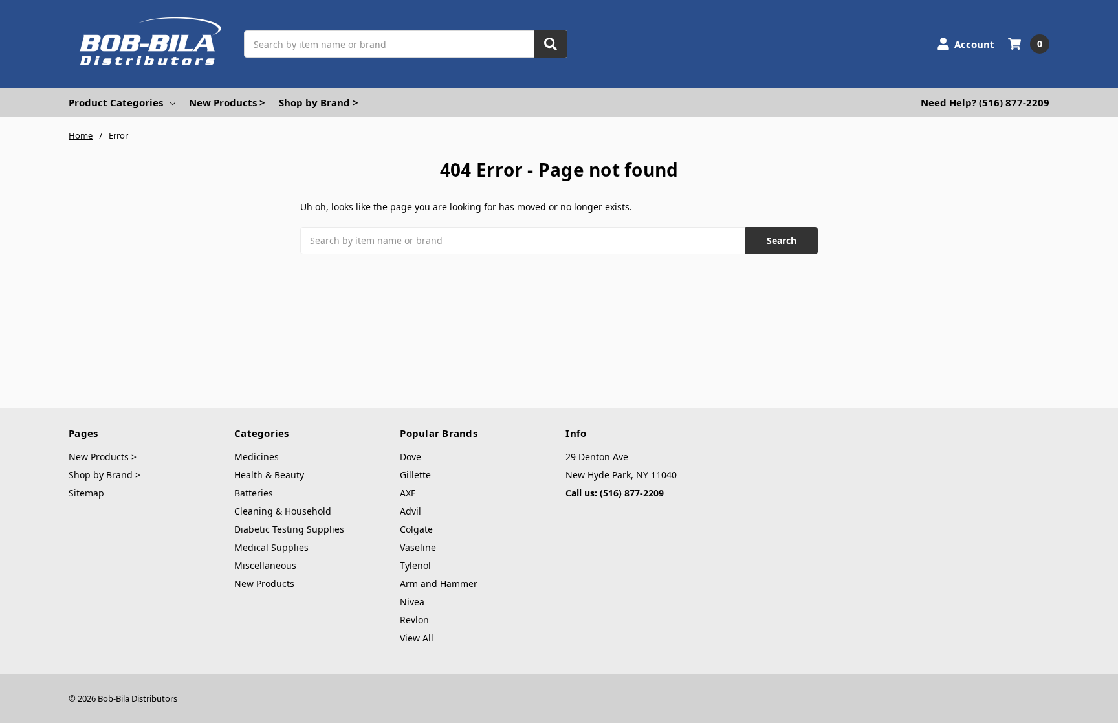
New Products (264, 583)
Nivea (412, 601)
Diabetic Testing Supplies (289, 529)
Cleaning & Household (282, 511)
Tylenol (415, 565)
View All (416, 638)
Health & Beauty (269, 475)
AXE (408, 493)
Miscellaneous (265, 565)
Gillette (415, 475)
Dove (410, 456)
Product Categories (116, 102)
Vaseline (418, 547)
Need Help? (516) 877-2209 (985, 102)
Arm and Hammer (438, 583)
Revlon (414, 620)
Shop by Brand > (318, 102)
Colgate (416, 529)
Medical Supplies (271, 547)
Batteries (253, 493)
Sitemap (86, 493)
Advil (410, 511)
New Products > (227, 102)
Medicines (256, 456)
